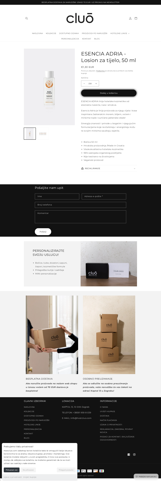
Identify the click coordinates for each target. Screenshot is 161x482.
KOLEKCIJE (29, 411)
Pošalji (43, 231)
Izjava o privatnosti (13, 477)
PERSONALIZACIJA (33, 429)
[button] (26, 18)
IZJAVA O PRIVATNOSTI (111, 424)
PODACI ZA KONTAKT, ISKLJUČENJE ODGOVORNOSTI (117, 438)
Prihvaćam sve (11, 470)
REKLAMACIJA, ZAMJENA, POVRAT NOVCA (116, 430)
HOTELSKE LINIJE (32, 424)
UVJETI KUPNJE (107, 411)
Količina (84, 78)
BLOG (26, 438)
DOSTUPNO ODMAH (33, 416)
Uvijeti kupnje (29, 477)
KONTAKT (28, 433)
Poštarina (100, 71)
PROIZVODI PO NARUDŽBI (37, 420)
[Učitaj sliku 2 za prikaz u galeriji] (43, 134)
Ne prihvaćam (28, 470)
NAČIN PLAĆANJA (108, 420)
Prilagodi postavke (66, 470)
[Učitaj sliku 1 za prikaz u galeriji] (30, 134)
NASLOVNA (29, 407)
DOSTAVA (104, 416)
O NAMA (104, 407)
